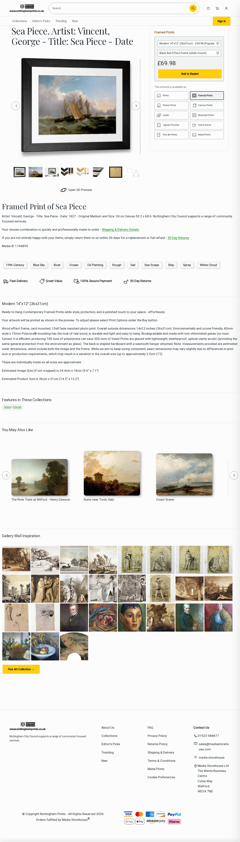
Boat (57, 265)
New (75, 21)
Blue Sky (39, 265)
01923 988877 (208, 736)
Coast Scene (165, 499)
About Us (107, 727)
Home (7, 407)
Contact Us (201, 727)
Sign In (222, 21)
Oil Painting (95, 265)
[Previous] (15, 106)
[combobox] (119, 8)
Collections (19, 21)
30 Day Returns (178, 238)
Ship (171, 265)
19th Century (15, 265)
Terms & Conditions (162, 761)
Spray (187, 265)
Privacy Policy (157, 736)
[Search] (193, 8)
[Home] (27, 8)
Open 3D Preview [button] (80, 190)
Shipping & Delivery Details (120, 229)
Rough (116, 265)
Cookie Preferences (161, 777)
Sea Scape (151, 265)
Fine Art (17, 407)
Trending (61, 21)
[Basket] (217, 8)
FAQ (150, 727)
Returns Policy (158, 744)
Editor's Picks (41, 21)
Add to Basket (190, 74)
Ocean (73, 265)
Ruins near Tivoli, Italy (99, 499)
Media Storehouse (75, 820)
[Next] (136, 106)
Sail (132, 265)
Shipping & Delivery (161, 752)
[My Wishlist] (208, 8)
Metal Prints (156, 769)
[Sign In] (226, 8)
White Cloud (208, 265)
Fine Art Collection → (21, 669)
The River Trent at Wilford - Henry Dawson (40, 499)
